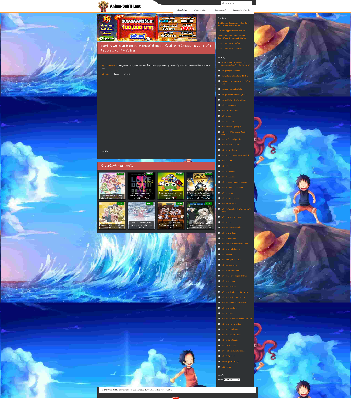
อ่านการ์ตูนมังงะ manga (230, 362)
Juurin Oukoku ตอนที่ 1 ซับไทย (229, 43)
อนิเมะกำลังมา (227, 116)
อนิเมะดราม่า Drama (229, 150)
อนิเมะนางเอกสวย (228, 172)
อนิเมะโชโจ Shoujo (229, 346)
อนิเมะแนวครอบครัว (229, 287)
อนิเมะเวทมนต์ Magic (229, 265)
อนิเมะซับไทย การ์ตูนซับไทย (232, 139)
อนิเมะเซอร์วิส (227, 254)
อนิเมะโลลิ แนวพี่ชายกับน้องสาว (233, 351)
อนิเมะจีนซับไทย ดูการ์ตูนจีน (232, 127)
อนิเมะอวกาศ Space (229, 233)
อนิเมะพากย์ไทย (200, 10)
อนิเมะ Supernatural (229, 105)
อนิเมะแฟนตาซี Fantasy (230, 340)
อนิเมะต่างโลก (227, 161)
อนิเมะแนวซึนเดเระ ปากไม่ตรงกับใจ (234, 303)
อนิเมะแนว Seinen (228, 281)
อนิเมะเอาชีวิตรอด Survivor (231, 271)
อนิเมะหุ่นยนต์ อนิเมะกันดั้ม (231, 228)
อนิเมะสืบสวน (226, 222)
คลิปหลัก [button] (105, 74)
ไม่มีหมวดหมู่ (226, 367)
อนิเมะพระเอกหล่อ (228, 177)
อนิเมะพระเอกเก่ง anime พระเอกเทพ (234, 182)
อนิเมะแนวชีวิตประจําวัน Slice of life (235, 292)
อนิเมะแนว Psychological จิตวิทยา (234, 276)
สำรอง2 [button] (127, 74)
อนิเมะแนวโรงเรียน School (231, 335)
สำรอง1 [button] (117, 74)
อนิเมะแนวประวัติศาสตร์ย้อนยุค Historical (237, 319)
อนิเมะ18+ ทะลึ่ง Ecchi (230, 111)
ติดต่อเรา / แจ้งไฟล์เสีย (241, 10)
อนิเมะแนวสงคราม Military (231, 324)
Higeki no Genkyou (110, 65)
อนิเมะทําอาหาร (227, 166)
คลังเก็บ (220, 380)
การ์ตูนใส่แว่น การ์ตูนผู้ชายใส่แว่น (234, 100)
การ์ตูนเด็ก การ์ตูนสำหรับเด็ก (232, 89)
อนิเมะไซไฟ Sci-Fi (228, 356)
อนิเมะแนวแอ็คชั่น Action (231, 329)
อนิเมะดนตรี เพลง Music (230, 145)
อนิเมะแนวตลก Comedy (230, 308)
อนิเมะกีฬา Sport (228, 121)
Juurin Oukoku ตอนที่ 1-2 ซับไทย (230, 49)
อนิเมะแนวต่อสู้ (227, 313)
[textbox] (236, 3)
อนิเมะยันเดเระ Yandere (230, 198)
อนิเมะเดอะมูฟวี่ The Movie (231, 260)
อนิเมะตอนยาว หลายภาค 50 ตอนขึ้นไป (236, 155)
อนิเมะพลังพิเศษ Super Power (232, 188)
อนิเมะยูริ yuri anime (229, 204)
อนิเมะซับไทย (182, 10)
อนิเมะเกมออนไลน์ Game (231, 249)
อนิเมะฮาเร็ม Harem (229, 238)
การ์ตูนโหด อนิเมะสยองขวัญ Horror (234, 95)
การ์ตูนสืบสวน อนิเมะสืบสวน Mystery (235, 76)
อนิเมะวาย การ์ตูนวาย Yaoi (231, 217)
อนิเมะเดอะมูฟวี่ (220, 10)
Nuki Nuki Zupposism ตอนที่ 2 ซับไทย (231, 31)
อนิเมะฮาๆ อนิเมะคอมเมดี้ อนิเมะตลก (235, 244)
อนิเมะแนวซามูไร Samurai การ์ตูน (234, 297)
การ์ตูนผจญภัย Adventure (231, 71)
